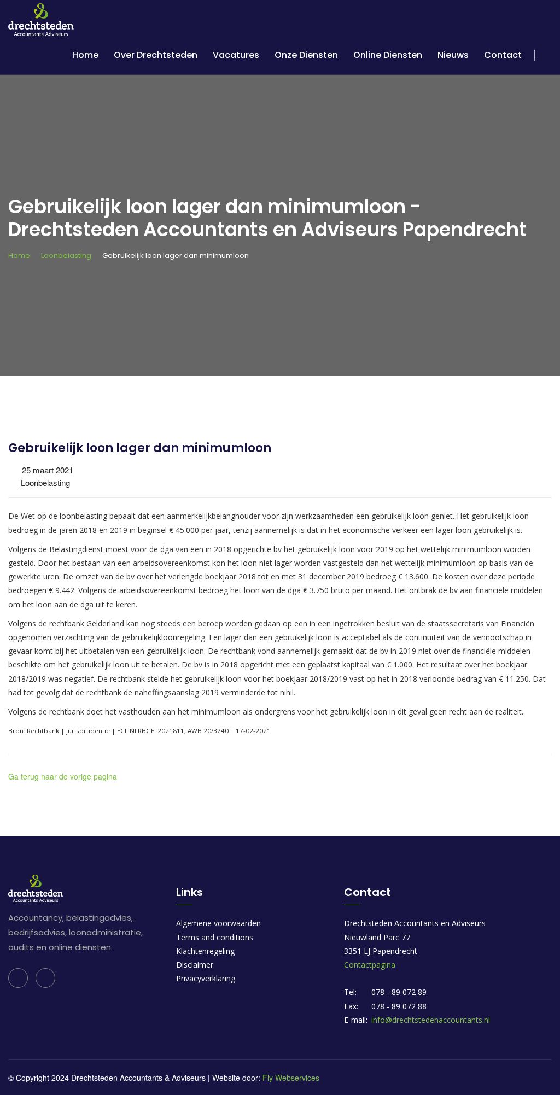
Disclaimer (194, 964)
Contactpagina (369, 964)
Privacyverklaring (205, 978)
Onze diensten (306, 55)
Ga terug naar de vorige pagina (62, 776)
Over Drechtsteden (155, 55)
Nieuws (453, 55)
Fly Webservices (290, 1077)
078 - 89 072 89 (399, 992)
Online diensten (387, 55)
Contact (503, 55)
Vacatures (236, 55)
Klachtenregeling (205, 951)
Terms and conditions (214, 937)
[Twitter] (45, 978)
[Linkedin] (18, 978)
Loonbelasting (66, 255)
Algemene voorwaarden (218, 923)
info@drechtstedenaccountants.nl (430, 1020)
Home (85, 55)
